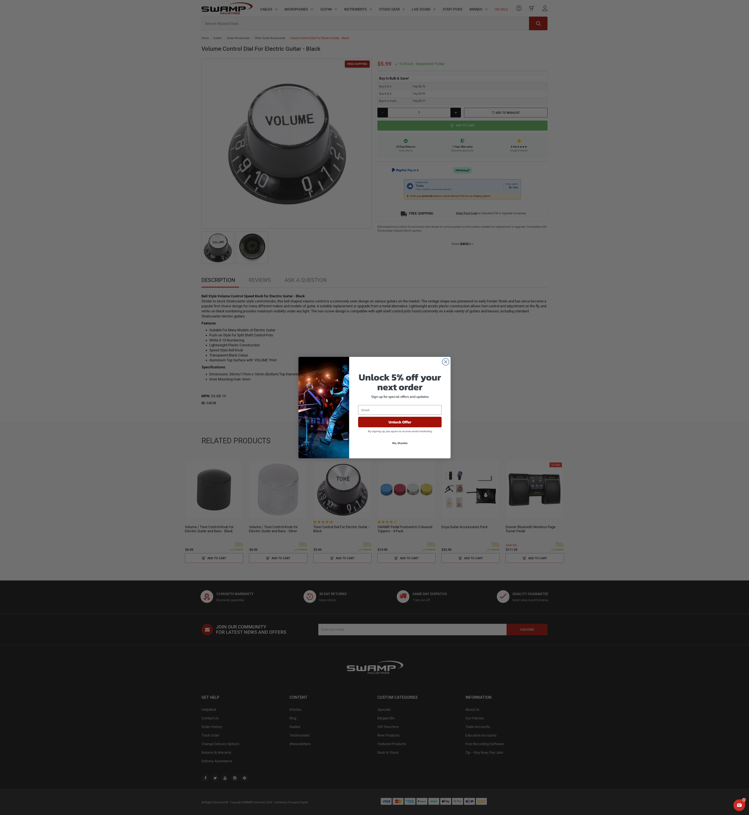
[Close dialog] (445, 361)
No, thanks (400, 443)
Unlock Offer (400, 422)
